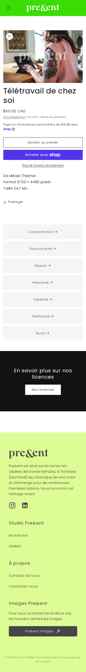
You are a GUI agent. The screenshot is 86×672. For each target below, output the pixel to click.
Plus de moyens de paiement (43, 165)
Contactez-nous (23, 586)
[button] (9, 8)
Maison (41, 265)
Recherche (18, 535)
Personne (41, 282)
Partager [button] (15, 202)
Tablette (41, 299)
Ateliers (15, 546)
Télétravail (41, 316)
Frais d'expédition (14, 117)
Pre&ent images (39, 631)
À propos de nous (24, 575)
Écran (41, 333)
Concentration (41, 231)
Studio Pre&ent (26, 657)
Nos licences (43, 389)
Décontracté (41, 248)
